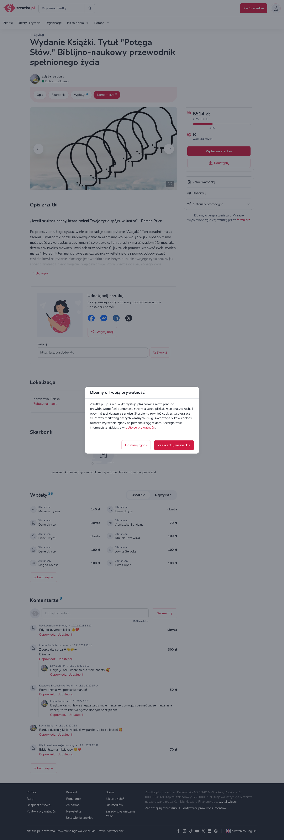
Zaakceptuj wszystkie (174, 445)
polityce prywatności (140, 427)
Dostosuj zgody (136, 445)
